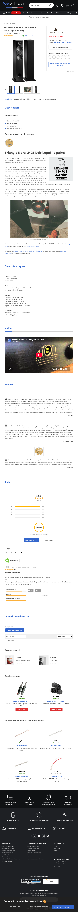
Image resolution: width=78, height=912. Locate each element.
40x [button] (69, 57)
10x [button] (58, 57)
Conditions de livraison (8, 848)
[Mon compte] (67, 5)
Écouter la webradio (59, 864)
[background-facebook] (30, 836)
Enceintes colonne (11, 23)
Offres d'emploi (31, 857)
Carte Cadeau (35, 859)
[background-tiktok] (48, 836)
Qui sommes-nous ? (33, 846)
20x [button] (62, 57)
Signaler (45, 595)
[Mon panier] (72, 5)
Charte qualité (31, 850)
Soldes (55, 846)
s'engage (34, 853)
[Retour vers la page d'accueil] (14, 5)
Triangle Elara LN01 (32, 246)
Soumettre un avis (31, 540)
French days (57, 850)
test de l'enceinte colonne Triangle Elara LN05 (28, 251)
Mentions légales (6, 857)
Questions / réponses (8, 846)
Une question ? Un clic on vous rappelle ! (60, 64)
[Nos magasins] (62, 5)
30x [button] (65, 57)
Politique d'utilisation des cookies (11, 859)
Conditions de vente (7, 855)
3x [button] (50, 57)
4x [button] (54, 57)
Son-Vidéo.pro (31, 855)
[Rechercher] (50, 5)
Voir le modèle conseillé (60, 47)
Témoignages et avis (33, 848)
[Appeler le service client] (39, 17)
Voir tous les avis (47, 540)
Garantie (8, 850)
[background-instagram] (43, 836)
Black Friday (57, 848)
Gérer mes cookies (7, 861)
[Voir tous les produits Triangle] (56, 31)
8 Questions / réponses (31, 36)
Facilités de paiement (7, 853)
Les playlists (57, 866)
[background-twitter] (34, 836)
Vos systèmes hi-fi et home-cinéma (63, 862)
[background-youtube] (39, 836)
